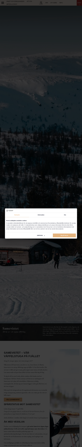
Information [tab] (41, 215)
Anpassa (40, 235)
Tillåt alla (64, 235)
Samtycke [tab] (17, 215)
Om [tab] (65, 215)
